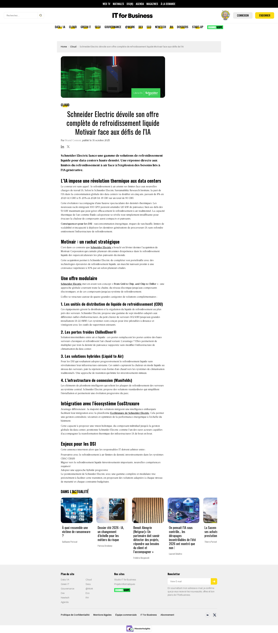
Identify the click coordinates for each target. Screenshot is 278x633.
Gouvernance (113, 27)
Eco (149, 27)
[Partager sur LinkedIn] (62, 146)
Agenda (140, 4)
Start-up (197, 27)
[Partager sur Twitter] (68, 146)
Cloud (73, 27)
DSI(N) (130, 4)
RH (171, 27)
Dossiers (182, 27)
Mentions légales (102, 615)
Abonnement (167, 615)
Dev (141, 27)
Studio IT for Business (125, 579)
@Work (130, 27)
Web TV (106, 4)
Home (64, 47)
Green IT (86, 27)
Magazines (152, 4)
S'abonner (264, 15)
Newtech (160, 27)
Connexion (243, 15)
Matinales (118, 4)
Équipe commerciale (126, 615)
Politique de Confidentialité (75, 615)
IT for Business (148, 615)
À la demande (168, 4)
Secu (98, 27)
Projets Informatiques (124, 584)
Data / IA (60, 27)
